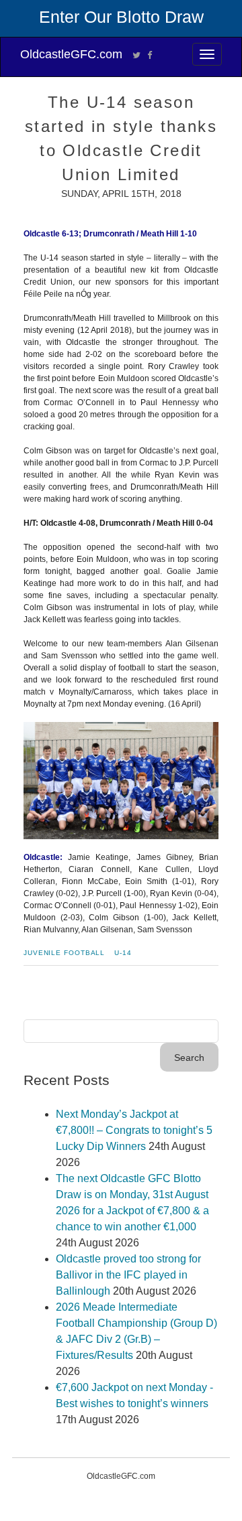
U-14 (123, 952)
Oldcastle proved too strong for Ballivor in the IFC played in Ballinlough (128, 1275)
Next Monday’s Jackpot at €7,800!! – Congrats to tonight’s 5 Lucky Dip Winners (134, 1130)
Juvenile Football (64, 952)
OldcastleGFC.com (71, 54)
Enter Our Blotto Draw (121, 16)
